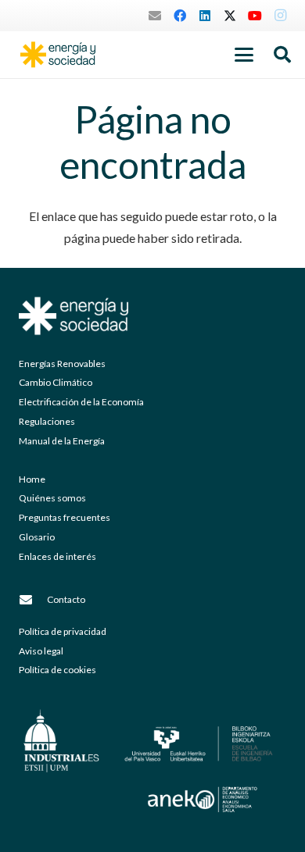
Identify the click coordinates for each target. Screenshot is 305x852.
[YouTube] (254, 15)
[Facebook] (179, 15)
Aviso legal (41, 651)
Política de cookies (57, 670)
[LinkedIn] (204, 15)
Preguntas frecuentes (64, 517)
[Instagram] (279, 15)
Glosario (37, 537)
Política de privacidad (62, 631)
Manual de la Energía (62, 441)
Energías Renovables (62, 363)
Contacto (66, 599)
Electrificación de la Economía (81, 402)
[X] (229, 15)
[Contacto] (33, 600)
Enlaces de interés (57, 556)
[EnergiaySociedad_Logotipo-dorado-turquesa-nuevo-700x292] (57, 54)
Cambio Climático (55, 382)
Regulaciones (47, 421)
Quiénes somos (52, 498)
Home (32, 479)
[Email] (154, 15)
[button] (244, 54)
